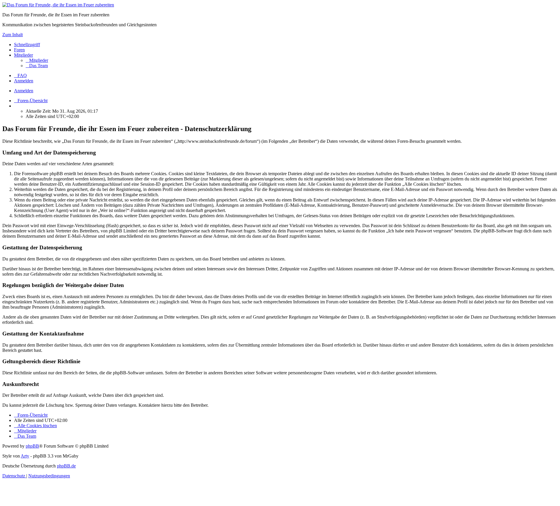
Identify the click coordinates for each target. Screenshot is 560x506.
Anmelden (23, 90)
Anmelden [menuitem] (23, 80)
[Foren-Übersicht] (58, 4)
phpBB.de (66, 465)
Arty (25, 455)
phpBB (32, 446)
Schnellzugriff (27, 44)
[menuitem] (37, 60)
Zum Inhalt (12, 34)
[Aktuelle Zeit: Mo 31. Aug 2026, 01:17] (16, 105)
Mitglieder (23, 55)
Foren (19, 49)
